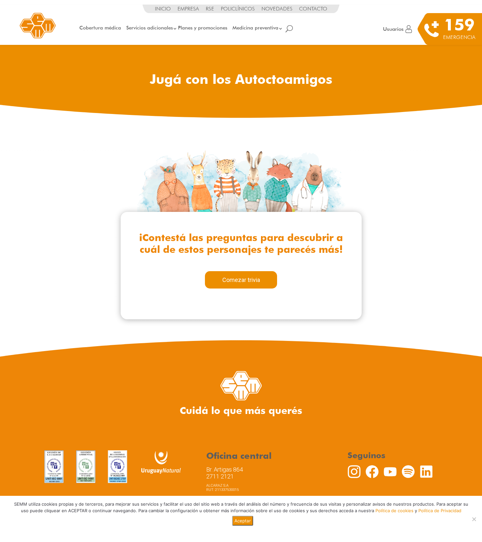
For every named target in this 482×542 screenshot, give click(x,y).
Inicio (163, 9)
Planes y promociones (202, 28)
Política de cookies (394, 510)
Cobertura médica (100, 28)
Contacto (313, 9)
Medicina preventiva (255, 28)
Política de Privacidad (439, 510)
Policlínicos (238, 9)
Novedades (276, 9)
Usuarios (393, 29)
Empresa (188, 9)
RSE (210, 9)
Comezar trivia (241, 279)
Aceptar (242, 520)
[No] (474, 519)
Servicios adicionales (149, 28)
